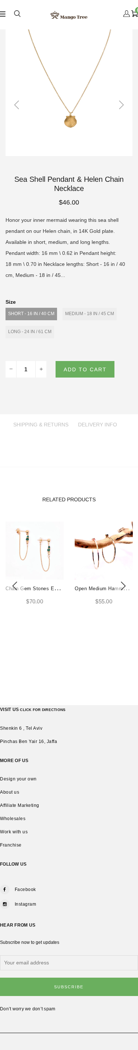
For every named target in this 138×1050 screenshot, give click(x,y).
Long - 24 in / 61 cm (30, 331)
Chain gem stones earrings (38, 588)
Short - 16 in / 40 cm (31, 313)
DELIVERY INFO (97, 424)
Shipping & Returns (40, 424)
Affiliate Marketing (19, 805)
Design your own (18, 779)
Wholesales (12, 818)
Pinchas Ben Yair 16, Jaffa (28, 741)
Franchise (11, 845)
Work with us (14, 831)
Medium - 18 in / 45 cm (89, 313)
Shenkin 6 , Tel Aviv (21, 728)
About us (9, 792)
